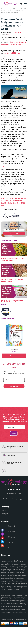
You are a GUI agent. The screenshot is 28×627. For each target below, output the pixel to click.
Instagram (11, 531)
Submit (14, 433)
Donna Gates (17, 32)
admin (9, 34)
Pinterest (11, 537)
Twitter (10, 542)
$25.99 (14, 351)
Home (2, 9)
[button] (25, 4)
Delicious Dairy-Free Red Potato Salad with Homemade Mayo (12, 301)
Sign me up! (14, 386)
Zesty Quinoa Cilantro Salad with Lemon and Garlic (12, 259)
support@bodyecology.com (16, 499)
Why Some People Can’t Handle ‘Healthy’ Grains (12, 280)
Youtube (11, 548)
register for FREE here (12, 53)
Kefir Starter (14, 349)
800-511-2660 (16, 493)
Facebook (11, 526)
